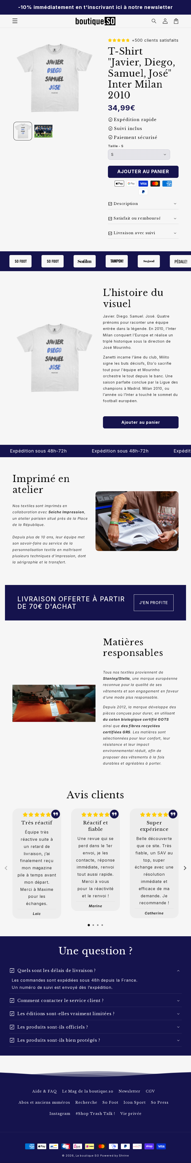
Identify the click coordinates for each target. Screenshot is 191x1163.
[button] (154, 21)
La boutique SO (87, 1155)
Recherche (86, 1102)
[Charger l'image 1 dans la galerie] (23, 131)
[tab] (89, 925)
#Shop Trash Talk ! (95, 1113)
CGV (150, 1091)
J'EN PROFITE (153, 602)
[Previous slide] (6, 868)
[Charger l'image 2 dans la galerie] (43, 131)
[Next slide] (185, 868)
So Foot (110, 1102)
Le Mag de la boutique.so (87, 1091)
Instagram (60, 1113)
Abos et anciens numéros (44, 1102)
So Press (160, 1102)
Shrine (124, 1155)
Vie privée (131, 1113)
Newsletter (130, 1091)
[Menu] (14, 21)
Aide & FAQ (44, 1091)
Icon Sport (135, 1102)
